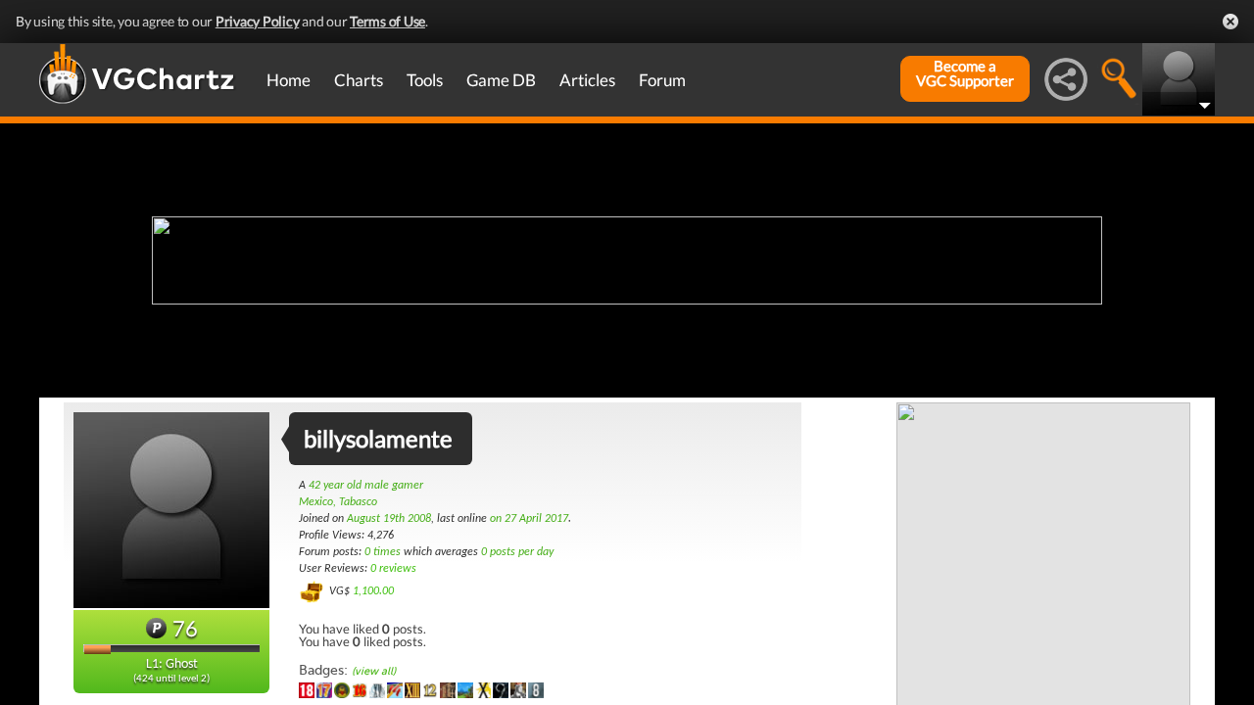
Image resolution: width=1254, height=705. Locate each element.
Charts (358, 80)
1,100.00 (373, 591)
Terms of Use (387, 21)
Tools (425, 80)
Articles (587, 80)
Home (288, 80)
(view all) (374, 671)
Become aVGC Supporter (965, 73)
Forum (662, 80)
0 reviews (393, 569)
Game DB (501, 80)
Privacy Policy (258, 21)
